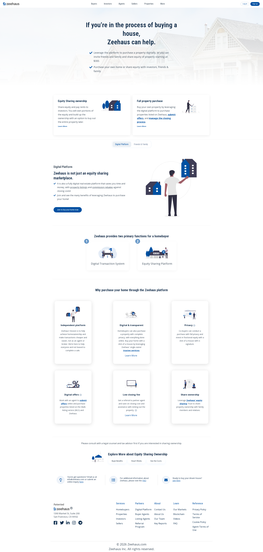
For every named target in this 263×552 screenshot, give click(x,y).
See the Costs (156, 461)
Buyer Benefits (117, 461)
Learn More (62, 126)
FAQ (144, 480)
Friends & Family (141, 144)
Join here (176, 480)
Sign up (255, 4)
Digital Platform (121, 144)
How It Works (136, 461)
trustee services (131, 350)
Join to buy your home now (67, 210)
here (81, 482)
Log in (245, 4)
